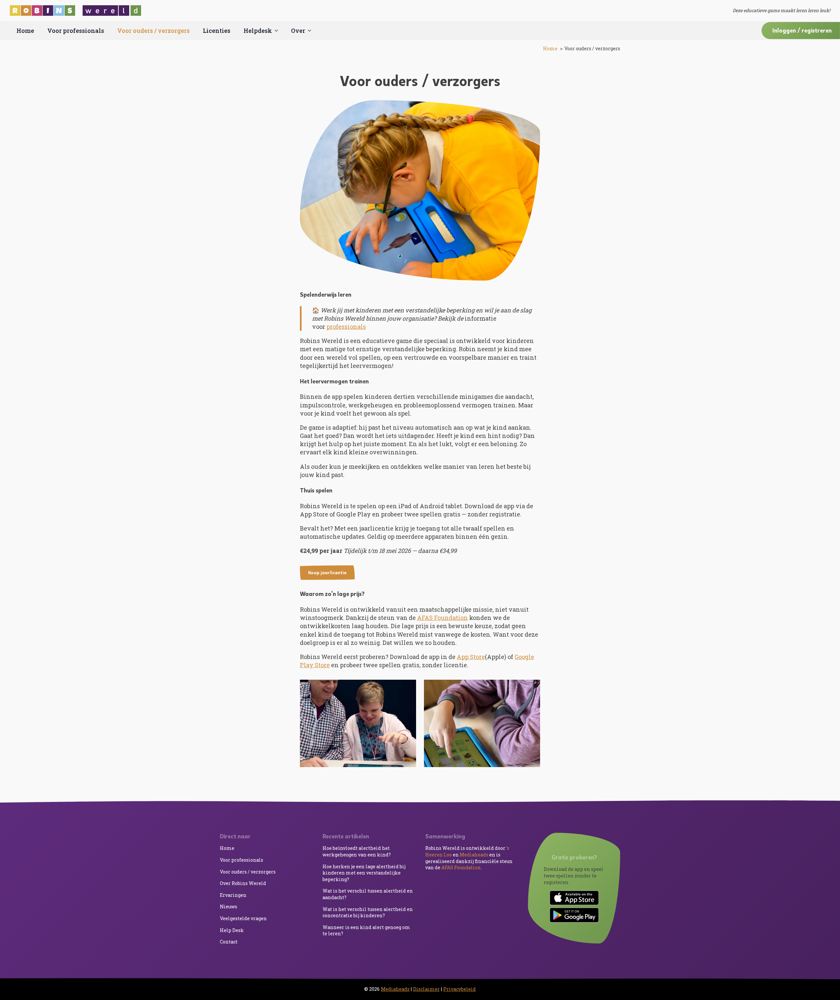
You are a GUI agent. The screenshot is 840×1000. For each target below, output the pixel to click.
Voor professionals (75, 30)
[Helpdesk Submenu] (278, 30)
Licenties (216, 30)
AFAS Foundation (442, 618)
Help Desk (232, 930)
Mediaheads (474, 855)
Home (25, 30)
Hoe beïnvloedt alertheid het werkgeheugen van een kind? (357, 851)
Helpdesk (257, 30)
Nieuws (228, 906)
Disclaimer (426, 989)
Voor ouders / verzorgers (153, 30)
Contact (229, 942)
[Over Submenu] (311, 30)
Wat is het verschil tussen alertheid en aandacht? (368, 894)
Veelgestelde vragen (243, 918)
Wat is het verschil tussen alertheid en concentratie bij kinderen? (368, 912)
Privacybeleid (459, 989)
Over (298, 30)
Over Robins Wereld (243, 883)
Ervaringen (233, 895)
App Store (471, 657)
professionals (346, 326)
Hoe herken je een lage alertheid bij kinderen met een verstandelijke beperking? (364, 872)
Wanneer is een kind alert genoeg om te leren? (366, 930)
